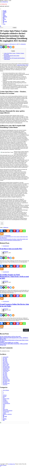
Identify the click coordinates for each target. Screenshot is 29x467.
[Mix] (21, 231)
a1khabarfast (23, 44)
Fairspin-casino (6, 398)
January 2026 (5, 365)
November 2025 (6, 367)
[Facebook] (1, 47)
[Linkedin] (11, 231)
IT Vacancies (5, 402)
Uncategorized (7, 235)
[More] (13, 47)
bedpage (4, 396)
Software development (7, 410)
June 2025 (5, 373)
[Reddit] (8, 231)
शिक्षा (4, 18)
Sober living (5, 409)
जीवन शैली (5, 21)
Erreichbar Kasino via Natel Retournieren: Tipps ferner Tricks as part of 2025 (14, 276)
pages (4, 405)
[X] (3, 47)
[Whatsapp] (6, 47)
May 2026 (5, 360)
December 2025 (6, 366)
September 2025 (6, 370)
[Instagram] (8, 47)
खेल (3, 20)
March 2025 (5, 377)
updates (4, 413)
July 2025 (5, 372)
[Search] (0, 26)
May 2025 (5, 375)
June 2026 (5, 359)
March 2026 (5, 363)
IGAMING (5, 401)
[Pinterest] (14, 231)
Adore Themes (3, 465)
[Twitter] (10, 47)
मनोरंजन (4, 19)
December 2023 (6, 383)
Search (1, 328)
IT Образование (6, 403)
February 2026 (6, 364)
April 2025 (5, 376)
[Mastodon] (17, 231)
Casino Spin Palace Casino (22, 64)
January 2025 (5, 378)
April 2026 (5, 361)
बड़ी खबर (4, 10)
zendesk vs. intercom (7, 414)
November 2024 (6, 379)
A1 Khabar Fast (3, 4)
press (4, 407)
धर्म (3, 22)
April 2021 (5, 384)
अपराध (4, 13)
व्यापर (4, 14)
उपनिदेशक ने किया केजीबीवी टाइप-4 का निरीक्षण (9, 342)
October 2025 (6, 369)
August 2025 (5, 371)
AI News (5, 395)
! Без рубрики (6, 390)
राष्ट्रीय (4, 15)
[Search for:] (6, 27)
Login (4, 24)
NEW (4, 404)
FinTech (4, 399)
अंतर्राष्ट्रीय (5, 16)
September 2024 (6, 381)
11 (3, 392)
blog (4, 397)
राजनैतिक (4, 12)
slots (4, 408)
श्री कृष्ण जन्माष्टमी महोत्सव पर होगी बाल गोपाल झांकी (10, 336)
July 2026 (5, 358)
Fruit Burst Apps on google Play (11, 249)
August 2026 (5, 357)
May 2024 (5, 382)
